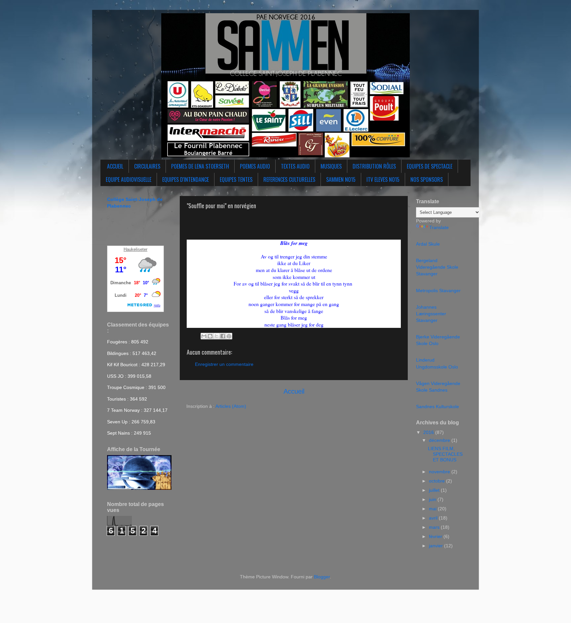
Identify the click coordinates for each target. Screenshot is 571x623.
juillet (435, 490)
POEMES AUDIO (255, 166)
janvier (436, 545)
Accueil (294, 391)
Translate (439, 227)
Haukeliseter (135, 249)
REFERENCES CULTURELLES (289, 179)
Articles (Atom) (230, 406)
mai (433, 508)
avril (434, 518)
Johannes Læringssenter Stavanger (431, 313)
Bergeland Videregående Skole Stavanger (437, 267)
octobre (437, 481)
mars (435, 527)
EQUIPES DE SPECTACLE (429, 166)
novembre (440, 471)
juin (433, 499)
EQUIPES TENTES (236, 179)
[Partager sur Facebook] (222, 336)
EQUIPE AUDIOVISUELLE (128, 179)
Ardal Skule (428, 244)
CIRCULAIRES (147, 166)
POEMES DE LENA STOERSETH (200, 166)
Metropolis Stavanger (438, 290)
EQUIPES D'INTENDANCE (185, 179)
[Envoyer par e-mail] (204, 336)
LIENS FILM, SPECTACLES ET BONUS (445, 454)
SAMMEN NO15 (341, 179)
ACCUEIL (115, 166)
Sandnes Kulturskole (437, 406)
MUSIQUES (331, 166)
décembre (440, 440)
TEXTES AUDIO (295, 166)
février (436, 536)
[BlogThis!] (210, 336)
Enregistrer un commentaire (224, 364)
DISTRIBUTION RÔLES (374, 166)
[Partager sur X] (216, 336)
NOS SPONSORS (426, 179)
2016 (429, 432)
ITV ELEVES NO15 (383, 179)
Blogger (322, 576)
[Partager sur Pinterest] (229, 336)
